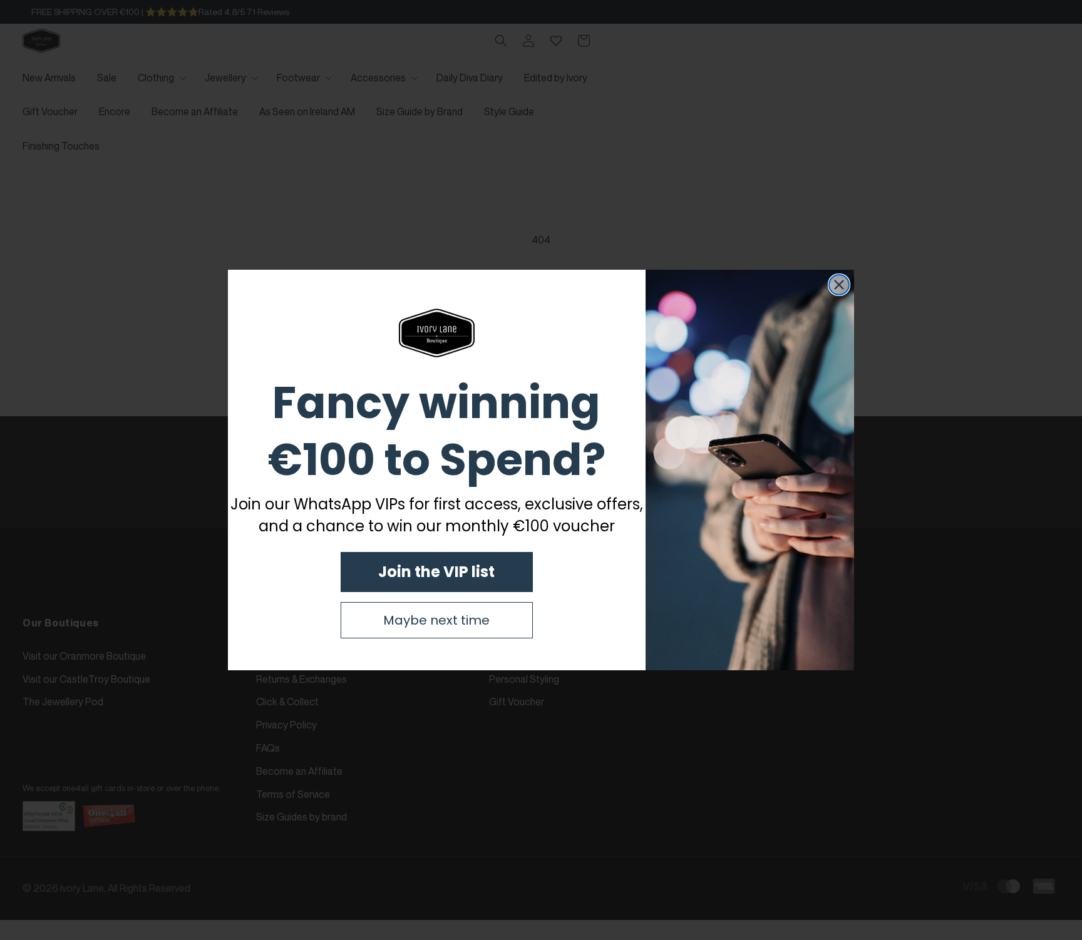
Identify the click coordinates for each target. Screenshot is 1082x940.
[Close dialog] (839, 285)
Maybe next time (436, 620)
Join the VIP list (436, 571)
